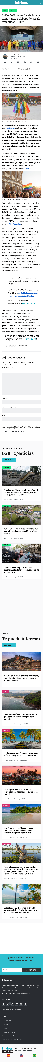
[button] (3, 2)
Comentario (7, 372)
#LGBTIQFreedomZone (28, 293)
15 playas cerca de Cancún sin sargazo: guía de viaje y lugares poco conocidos (21, 754)
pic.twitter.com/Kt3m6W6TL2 (21, 296)
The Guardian (15, 224)
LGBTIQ (26, 168)
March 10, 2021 (28, 303)
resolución (10, 128)
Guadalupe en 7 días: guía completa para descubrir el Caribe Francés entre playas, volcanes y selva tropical (20, 910)
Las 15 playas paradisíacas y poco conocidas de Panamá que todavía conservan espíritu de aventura (19, 830)
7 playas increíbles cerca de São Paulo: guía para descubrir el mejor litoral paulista (20, 716)
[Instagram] (8, 1004)
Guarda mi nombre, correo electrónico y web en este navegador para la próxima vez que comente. (21, 427)
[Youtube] (16, 1004)
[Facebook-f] (3, 1004)
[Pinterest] (21, 1004)
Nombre (5, 398)
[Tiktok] (25, 1004)
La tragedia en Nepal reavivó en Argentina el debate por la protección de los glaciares (21, 569)
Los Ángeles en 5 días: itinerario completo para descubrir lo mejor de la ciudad (21, 791)
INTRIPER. (18, 1009)
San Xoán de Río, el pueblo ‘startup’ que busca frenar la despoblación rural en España (21, 531)
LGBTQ (5, 10)
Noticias (13, 10)
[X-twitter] (12, 1004)
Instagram (29, 339)
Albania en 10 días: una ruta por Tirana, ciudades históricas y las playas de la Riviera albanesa (21, 678)
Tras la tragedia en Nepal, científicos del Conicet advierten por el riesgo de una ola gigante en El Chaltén (21, 492)
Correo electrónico (10, 407)
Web (3, 416)
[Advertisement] (21, 604)
